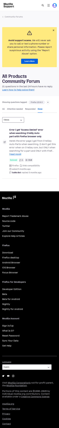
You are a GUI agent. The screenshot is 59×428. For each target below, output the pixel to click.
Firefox (15, 165)
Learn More (29, 61)
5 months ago (35, 172)
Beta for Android (11, 299)
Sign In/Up (8, 325)
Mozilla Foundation (16, 385)
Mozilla (9, 198)
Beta (4, 294)
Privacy (6, 413)
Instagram (13, 376)
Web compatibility (31, 165)
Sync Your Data (10, 340)
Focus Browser (10, 272)
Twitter (6, 226)
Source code (8, 221)
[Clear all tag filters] (48, 102)
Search (43, 5)
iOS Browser (8, 267)
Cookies (6, 418)
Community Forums (14, 17)
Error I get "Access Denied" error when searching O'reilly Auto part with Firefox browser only (26, 133)
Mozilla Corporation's (19, 382)
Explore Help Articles (13, 236)
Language (6, 362)
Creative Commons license (35, 396)
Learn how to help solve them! (18, 89)
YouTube (8, 376)
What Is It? (8, 330)
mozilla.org (8, 404)
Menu (48, 5)
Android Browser (11, 262)
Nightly (6, 304)
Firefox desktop (10, 257)
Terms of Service (11, 409)
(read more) (15, 154)
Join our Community (13, 231)
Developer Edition (11, 289)
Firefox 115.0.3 (37, 102)
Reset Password (10, 335)
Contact (6, 423)
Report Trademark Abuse (15, 216)
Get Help (6, 345)
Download (7, 252)
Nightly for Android (12, 309)
